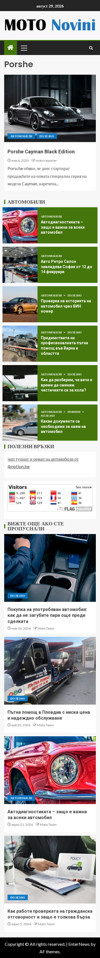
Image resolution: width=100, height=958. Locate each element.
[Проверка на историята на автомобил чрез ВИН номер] (20, 304)
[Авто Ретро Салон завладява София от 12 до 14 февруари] (20, 265)
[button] (23, 48)
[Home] (11, 48)
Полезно (46, 136)
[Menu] (23, 48)
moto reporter (46, 160)
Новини (74, 411)
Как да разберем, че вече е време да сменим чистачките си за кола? (66, 385)
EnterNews (79, 944)
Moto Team (46, 628)
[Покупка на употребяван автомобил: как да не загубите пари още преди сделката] (50, 568)
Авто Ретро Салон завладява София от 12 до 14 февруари (66, 266)
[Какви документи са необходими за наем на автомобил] (20, 423)
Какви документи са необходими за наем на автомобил (63, 426)
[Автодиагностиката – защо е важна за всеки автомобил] (20, 225)
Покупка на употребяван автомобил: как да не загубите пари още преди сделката (47, 615)
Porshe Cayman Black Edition (41, 151)
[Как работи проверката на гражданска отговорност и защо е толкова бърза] (50, 870)
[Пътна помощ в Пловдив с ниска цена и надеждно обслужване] (50, 671)
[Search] (91, 48)
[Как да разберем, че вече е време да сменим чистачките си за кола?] (20, 383)
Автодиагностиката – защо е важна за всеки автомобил (63, 227)
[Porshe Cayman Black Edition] (50, 108)
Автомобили (21, 136)
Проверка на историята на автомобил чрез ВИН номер (66, 306)
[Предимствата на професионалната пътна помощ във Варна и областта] (20, 344)
